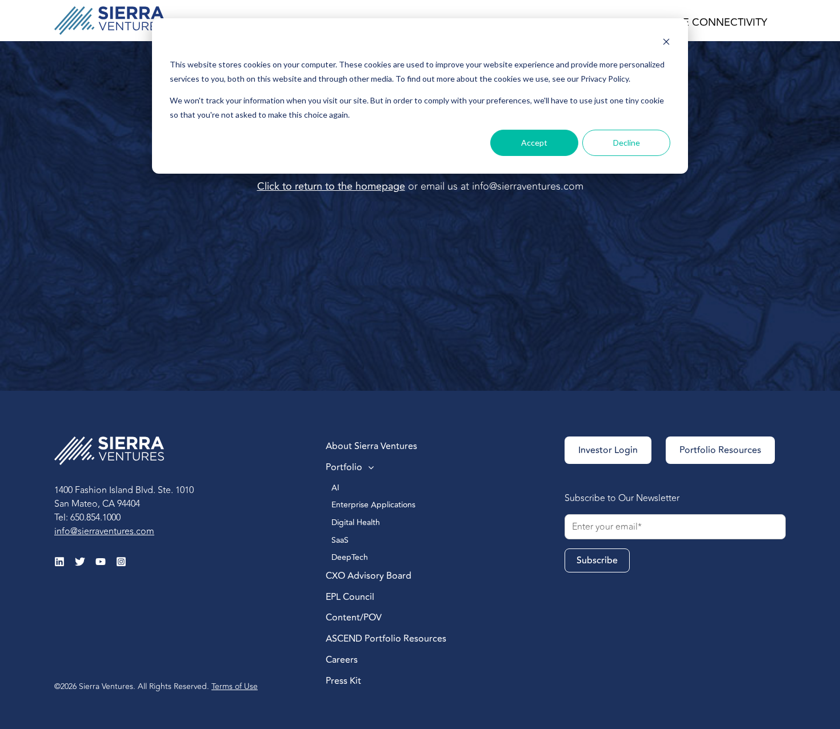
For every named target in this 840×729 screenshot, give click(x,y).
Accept (534, 142)
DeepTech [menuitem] (350, 557)
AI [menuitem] (336, 488)
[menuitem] (411, 447)
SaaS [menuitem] (340, 540)
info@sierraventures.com (527, 186)
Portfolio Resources (720, 450)
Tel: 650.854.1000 (87, 517)
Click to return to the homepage (331, 186)
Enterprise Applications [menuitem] (374, 505)
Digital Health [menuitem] (356, 522)
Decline (626, 142)
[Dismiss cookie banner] (666, 43)
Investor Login (608, 450)
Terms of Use (234, 686)
